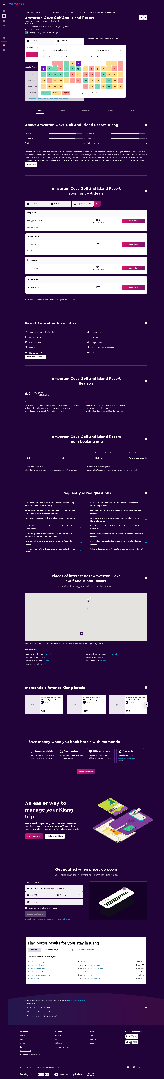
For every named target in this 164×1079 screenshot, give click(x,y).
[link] (86, 771)
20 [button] (43, 80)
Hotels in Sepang (93, 965)
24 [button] (66, 80)
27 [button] (44, 86)
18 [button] (72, 75)
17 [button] (66, 75)
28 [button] (49, 86)
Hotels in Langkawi (94, 962)
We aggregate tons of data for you (42, 1012)
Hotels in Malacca (93, 972)
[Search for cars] (4, 21)
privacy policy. (67, 919)
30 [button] (61, 86)
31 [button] (120, 86)
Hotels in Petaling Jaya (36, 965)
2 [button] (60, 63)
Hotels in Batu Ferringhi (95, 975)
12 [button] (78, 69)
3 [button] (66, 63)
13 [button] (43, 75)
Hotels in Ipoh (33, 979)
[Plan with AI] (4, 31)
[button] (4, 3)
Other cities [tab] (34, 950)
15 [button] (55, 75)
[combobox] (56, 888)
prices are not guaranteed (77, 1000)
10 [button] (66, 69)
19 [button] (78, 75)
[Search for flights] (4, 11)
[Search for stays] (4, 16)
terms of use (56, 919)
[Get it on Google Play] (131, 1036)
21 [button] (49, 80)
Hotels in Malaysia (53, 12)
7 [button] (49, 69)
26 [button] (78, 80)
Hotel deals (29, 12)
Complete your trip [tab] (86, 950)
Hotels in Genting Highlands (39, 975)
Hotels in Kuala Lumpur (37, 962)
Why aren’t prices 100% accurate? (42, 1016)
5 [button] (78, 63)
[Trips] (4, 38)
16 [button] (61, 75)
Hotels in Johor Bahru (36, 968)
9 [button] (60, 69)
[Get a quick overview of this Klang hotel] (146, 125)
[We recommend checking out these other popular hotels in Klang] (146, 687)
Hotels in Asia (39, 12)
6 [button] (43, 69)
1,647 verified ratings (49, 33)
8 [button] (55, 69)
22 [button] (55, 80)
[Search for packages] (4, 26)
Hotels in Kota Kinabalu (95, 968)
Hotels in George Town (37, 972)
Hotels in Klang (81, 12)
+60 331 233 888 (32, 29)
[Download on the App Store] (131, 1042)
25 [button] (72, 80)
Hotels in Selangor (67, 12)
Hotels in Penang (93, 979)
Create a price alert (125, 758)
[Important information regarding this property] (146, 439)
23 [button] (61, 80)
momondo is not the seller (38, 1008)
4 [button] (72, 63)
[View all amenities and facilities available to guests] (146, 323)
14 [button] (49, 75)
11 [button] (72, 69)
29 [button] (55, 86)
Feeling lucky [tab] (68, 950)
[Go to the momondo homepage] (16, 3)
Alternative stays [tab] (51, 950)
